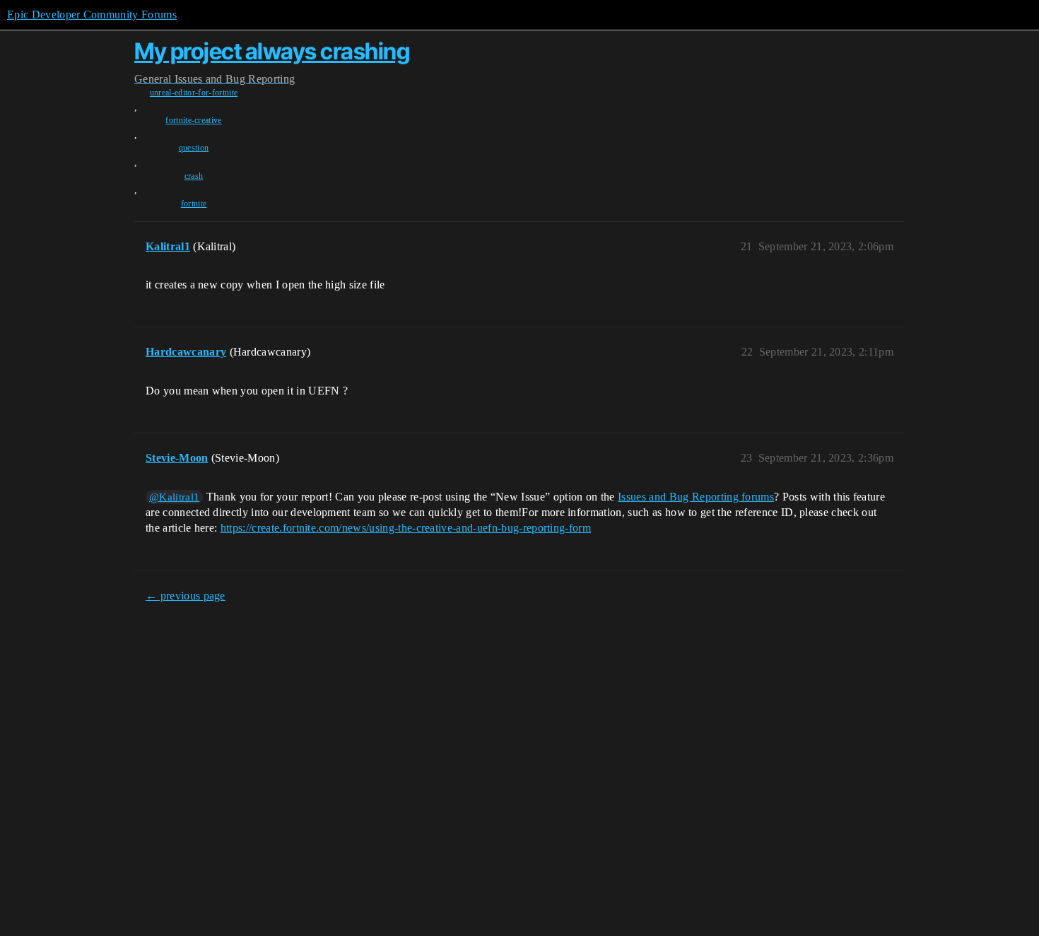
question (194, 148)
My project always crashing (271, 51)
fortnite (194, 204)
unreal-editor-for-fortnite (193, 93)
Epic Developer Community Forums (92, 14)
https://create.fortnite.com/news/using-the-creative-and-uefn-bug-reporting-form (406, 528)
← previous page (185, 596)
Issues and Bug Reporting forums (696, 497)
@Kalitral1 (174, 497)
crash (194, 176)
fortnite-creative (193, 120)
